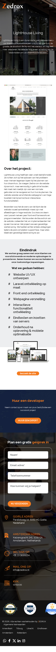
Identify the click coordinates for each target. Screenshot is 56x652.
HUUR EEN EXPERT (28, 420)
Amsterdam (7, 633)
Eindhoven (42, 628)
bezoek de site (28, 373)
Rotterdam (22, 633)
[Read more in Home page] (12, 5)
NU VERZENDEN (19, 503)
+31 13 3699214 (21, 555)
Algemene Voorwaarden (14, 624)
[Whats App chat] (4, 640)
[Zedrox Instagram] (23, 640)
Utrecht (30, 628)
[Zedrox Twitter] (14, 640)
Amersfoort (7, 628)
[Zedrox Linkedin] (18, 640)
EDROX (42, 621)
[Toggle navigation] (51, 6)
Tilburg (19, 628)
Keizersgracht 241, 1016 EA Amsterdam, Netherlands (28, 539)
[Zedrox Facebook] (9, 640)
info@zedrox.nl (21, 570)
